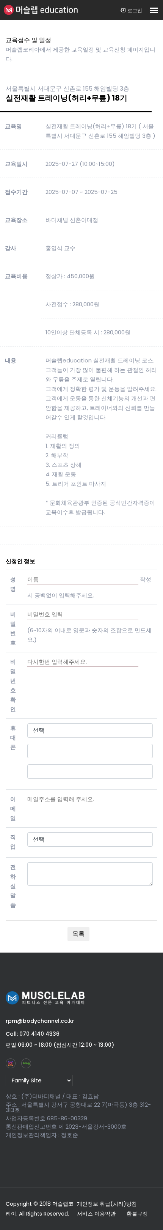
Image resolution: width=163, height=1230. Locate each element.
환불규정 (137, 1213)
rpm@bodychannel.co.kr (40, 1021)
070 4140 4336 (39, 1034)
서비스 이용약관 (96, 1213)
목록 (78, 933)
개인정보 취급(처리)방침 (107, 1204)
